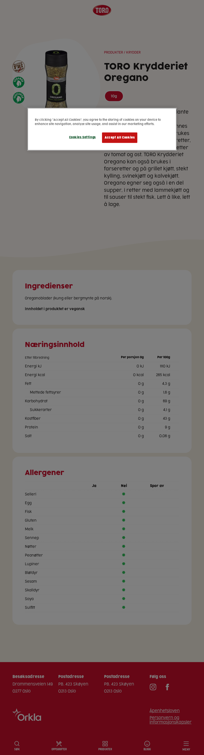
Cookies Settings (82, 137)
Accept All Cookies (120, 137)
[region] (102, 129)
